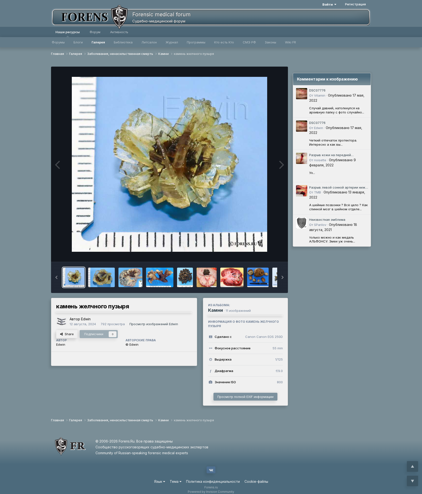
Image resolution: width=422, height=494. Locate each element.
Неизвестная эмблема (327, 220)
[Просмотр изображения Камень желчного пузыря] (101, 277)
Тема (174, 481)
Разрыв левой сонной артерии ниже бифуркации (338, 187)
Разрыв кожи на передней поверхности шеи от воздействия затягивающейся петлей (336, 155)
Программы (196, 42)
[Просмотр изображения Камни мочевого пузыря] (258, 277)
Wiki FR (290, 42)
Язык (158, 481)
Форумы (58, 42)
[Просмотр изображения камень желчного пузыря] (73, 277)
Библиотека (123, 42)
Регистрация (355, 4)
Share (68, 334)
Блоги (78, 42)
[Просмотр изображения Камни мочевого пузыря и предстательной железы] (207, 277)
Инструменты (266, 253)
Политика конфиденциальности (213, 481)
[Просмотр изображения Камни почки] (231, 277)
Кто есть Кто (224, 42)
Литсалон (149, 42)
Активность (119, 32)
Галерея (98, 42)
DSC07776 (317, 90)
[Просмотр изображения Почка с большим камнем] (130, 277)
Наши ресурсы (67, 32)
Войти (328, 4)
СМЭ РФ (249, 42)
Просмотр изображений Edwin (153, 324)
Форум (95, 32)
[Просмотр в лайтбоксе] (169, 164)
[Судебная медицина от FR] (88, 17)
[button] (56, 277)
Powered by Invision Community (211, 492)
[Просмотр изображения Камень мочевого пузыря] (185, 277)
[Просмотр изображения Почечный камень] (159, 277)
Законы (270, 42)
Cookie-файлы (256, 481)
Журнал (172, 42)
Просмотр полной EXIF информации (245, 397)
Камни (215, 310)
